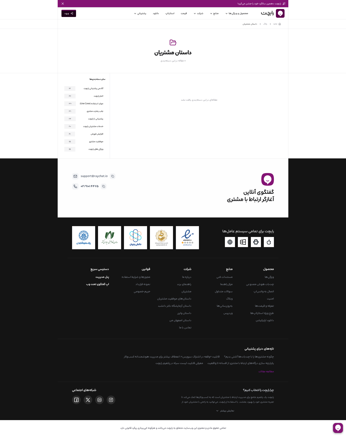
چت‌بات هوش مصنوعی (260, 284)
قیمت (184, 13)
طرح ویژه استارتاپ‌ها (262, 313)
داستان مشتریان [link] (250, 24)
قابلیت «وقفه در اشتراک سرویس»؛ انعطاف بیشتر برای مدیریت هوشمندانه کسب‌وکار (172, 356)
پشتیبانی (141, 13)
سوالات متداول (224, 291)
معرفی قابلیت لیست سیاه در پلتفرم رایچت (179, 363)
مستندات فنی (224, 277)
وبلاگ (229, 298)
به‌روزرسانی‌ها (225, 305)
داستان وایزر (184, 313)
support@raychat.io (94, 176)
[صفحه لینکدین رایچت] (99, 400)
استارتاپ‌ (169, 13)
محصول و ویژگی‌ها (238, 13)
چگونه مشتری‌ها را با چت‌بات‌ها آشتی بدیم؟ (249, 356)
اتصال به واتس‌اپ (264, 291)
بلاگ (265, 24)
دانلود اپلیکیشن (265, 320)
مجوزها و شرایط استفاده (136, 277)
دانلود (156, 13)
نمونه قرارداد (143, 284)
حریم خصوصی (142, 291)
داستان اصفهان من (180, 320)
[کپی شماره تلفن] (104, 186)
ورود (66, 13)
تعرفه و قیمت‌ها (264, 305)
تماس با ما (185, 327)
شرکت (200, 13)
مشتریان (186, 291)
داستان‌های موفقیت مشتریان (174, 298)
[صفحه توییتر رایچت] (88, 400)
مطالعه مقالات (266, 371)
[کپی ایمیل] (113, 176)
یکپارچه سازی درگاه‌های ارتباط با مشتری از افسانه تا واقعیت (240, 363)
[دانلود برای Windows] (243, 242)
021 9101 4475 (90, 186)
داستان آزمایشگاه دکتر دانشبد (174, 305)
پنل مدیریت (102, 277)
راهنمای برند (184, 284)
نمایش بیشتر (227, 411)
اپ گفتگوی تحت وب (97, 284)
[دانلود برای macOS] (230, 242)
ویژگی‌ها (269, 277)
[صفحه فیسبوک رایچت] (76, 400)
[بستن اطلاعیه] (63, 4)
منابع (216, 13)
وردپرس (228, 313)
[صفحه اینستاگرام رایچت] (111, 400)
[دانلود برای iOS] (269, 242)
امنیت (270, 298)
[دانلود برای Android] (256, 242)
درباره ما (186, 277)
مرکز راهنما (226, 284)
